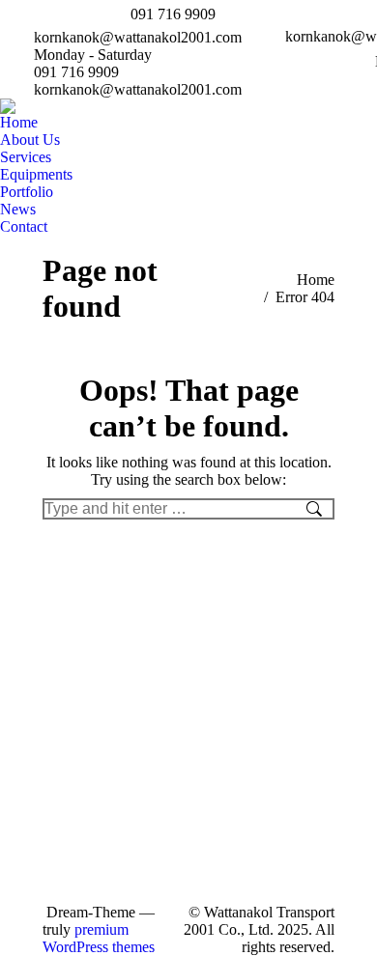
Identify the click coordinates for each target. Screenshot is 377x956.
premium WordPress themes (99, 938)
